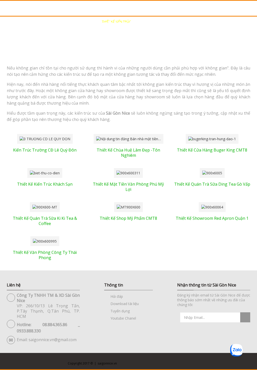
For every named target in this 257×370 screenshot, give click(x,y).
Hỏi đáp (116, 296)
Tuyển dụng (120, 311)
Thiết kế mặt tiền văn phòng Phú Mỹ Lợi (128, 186)
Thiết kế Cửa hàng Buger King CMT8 (212, 150)
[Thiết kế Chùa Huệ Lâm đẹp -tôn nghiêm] (128, 138)
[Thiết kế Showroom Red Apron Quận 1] (212, 206)
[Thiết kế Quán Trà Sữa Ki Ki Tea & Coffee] (45, 206)
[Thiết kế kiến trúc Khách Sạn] (44, 172)
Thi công (196, 21)
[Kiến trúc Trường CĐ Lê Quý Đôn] (45, 138)
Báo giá (225, 21)
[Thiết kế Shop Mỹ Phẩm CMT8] (128, 206)
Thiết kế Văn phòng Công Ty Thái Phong (45, 255)
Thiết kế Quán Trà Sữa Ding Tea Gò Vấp (212, 184)
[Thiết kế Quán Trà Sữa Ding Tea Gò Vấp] (212, 172)
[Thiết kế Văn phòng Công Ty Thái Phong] (44, 240)
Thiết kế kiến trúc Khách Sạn (45, 184)
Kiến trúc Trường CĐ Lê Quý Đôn (45, 150)
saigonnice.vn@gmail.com (53, 339)
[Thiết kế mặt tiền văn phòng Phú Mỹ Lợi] (128, 172)
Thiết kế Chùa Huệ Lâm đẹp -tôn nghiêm (128, 152)
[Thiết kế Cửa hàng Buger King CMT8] (212, 138)
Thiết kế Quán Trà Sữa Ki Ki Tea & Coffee (45, 220)
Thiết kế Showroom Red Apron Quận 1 (212, 218)
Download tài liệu (124, 303)
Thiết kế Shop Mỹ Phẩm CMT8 (128, 218)
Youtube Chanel (123, 318)
